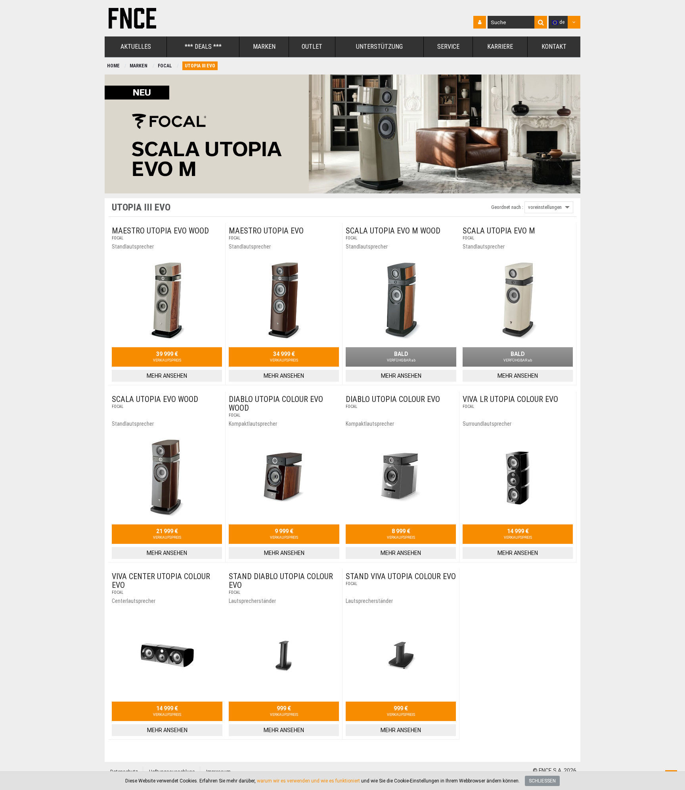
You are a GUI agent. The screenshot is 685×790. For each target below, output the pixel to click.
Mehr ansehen (167, 376)
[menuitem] (136, 46)
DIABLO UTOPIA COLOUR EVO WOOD (276, 403)
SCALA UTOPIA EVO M (499, 230)
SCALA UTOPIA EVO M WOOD (393, 230)
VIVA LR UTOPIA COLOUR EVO (510, 399)
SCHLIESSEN (542, 781)
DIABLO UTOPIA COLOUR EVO (393, 399)
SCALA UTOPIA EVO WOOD (155, 399)
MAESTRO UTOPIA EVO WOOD (160, 230)
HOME (113, 66)
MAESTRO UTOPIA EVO (266, 230)
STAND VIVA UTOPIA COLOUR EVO (401, 576)
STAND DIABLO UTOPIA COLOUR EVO (281, 581)
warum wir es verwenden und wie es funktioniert (308, 781)
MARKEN (138, 66)
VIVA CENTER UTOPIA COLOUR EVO (161, 581)
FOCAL (165, 66)
